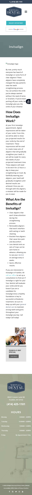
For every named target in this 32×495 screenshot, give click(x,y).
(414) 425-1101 (16, 2)
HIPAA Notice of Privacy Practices (19, 488)
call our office (11, 275)
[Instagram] (19, 492)
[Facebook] (9, 492)
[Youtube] (22, 492)
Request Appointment (16, 23)
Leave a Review (16, 29)
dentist (21, 255)
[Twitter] (16, 492)
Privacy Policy (21, 485)
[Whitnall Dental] (14, 11)
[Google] (12, 492)
